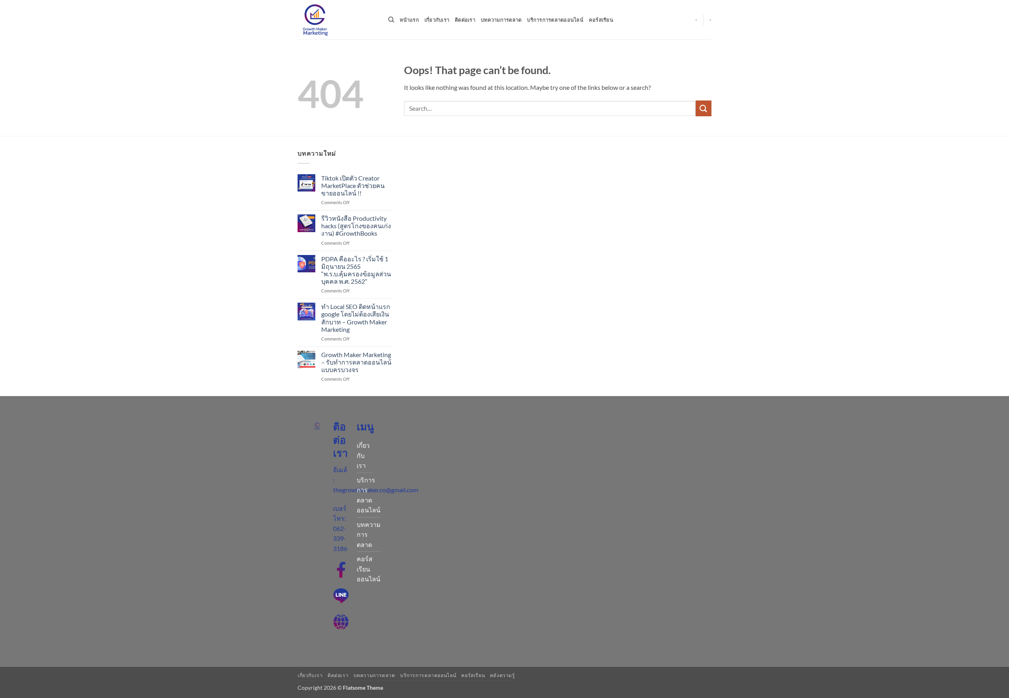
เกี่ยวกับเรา (436, 20)
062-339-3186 (340, 538)
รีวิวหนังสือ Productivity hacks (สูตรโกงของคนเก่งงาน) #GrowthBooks (356, 225)
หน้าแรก (409, 20)
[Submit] (703, 108)
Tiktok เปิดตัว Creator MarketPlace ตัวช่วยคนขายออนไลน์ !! (353, 185)
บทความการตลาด (501, 20)
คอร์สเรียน (601, 20)
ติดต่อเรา (465, 20)
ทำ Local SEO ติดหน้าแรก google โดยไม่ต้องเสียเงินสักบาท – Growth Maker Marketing (355, 318)
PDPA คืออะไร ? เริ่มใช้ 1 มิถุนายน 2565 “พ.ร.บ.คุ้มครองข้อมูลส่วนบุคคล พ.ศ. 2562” (356, 270)
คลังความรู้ (502, 675)
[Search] (391, 19)
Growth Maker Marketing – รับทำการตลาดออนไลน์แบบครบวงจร (356, 362)
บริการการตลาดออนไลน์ (555, 20)
